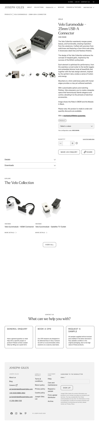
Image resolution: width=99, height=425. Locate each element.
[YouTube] (25, 413)
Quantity (61, 139)
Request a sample (51, 390)
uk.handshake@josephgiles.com (21, 389)
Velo (60, 19)
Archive (50, 401)
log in (77, 2)
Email (63, 377)
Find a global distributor (52, 396)
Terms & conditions (39, 380)
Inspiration (88, 7)
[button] (77, 143)
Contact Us (85, 2)
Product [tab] (62, 120)
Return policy (40, 385)
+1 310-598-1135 (15, 401)
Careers (12, 385)
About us (12, 377)
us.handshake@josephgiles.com (21, 397)
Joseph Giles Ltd (39, 398)
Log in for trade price (88, 139)
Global (70, 2)
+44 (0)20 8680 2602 (17, 393)
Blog (11, 381)
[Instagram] (16, 413)
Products (49, 7)
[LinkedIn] (21, 413)
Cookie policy (40, 393)
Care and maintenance (52, 384)
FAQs (50, 379)
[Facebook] (11, 413)
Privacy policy (40, 389)
